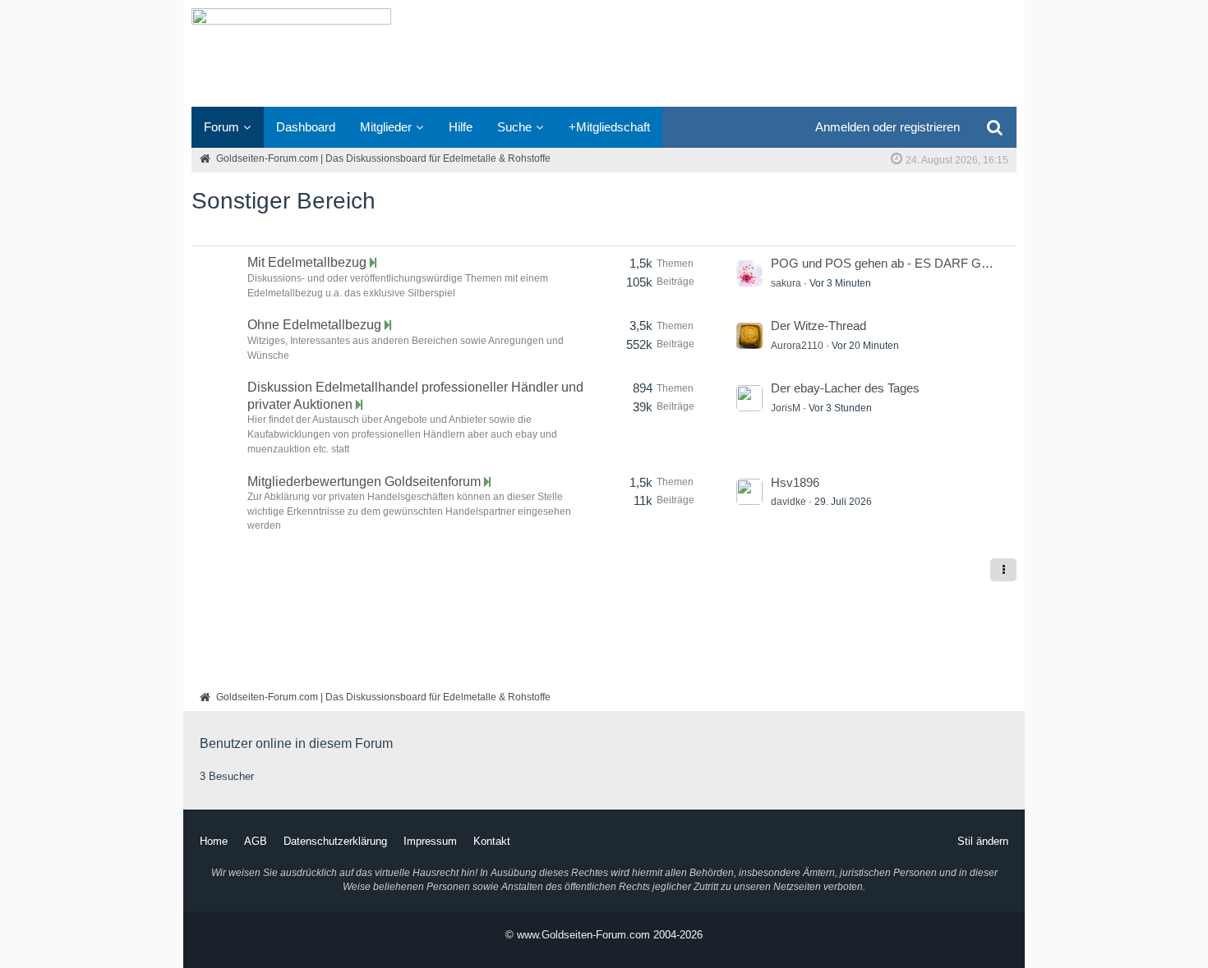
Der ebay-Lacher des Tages (845, 388)
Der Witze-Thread (818, 326)
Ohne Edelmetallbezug (314, 325)
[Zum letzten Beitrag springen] (373, 262)
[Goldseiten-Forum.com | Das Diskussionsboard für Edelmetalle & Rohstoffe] (604, 53)
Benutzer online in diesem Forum (296, 743)
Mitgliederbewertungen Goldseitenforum (364, 482)
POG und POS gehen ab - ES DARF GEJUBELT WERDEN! (933, 263)
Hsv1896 (795, 482)
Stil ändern (982, 841)
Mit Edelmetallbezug (307, 262)
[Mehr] (1003, 569)
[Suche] (994, 127)
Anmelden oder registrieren (887, 127)
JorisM (785, 408)
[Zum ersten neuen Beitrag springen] (749, 273)
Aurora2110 (797, 345)
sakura (786, 283)
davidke (788, 501)
